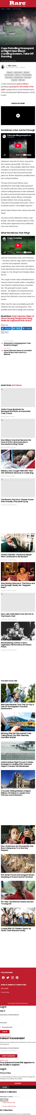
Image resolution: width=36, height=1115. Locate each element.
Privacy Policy (5, 992)
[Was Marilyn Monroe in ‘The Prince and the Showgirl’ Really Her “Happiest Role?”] (18, 571)
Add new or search (6, 1096)
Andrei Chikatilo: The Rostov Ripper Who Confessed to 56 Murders (16, 555)
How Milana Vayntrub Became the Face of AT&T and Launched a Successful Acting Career (16, 442)
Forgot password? (5, 1036)
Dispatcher (9, 72)
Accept (18, 1083)
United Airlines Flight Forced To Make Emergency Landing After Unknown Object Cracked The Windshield (17, 764)
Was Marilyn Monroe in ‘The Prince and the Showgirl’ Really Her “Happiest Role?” (18, 585)
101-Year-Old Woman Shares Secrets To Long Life (17, 903)
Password (3, 1023)
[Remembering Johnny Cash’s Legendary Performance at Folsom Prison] (18, 631)
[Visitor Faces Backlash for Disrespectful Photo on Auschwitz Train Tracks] (18, 397)
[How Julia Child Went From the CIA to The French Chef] (18, 602)
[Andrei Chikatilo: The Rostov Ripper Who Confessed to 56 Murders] (18, 543)
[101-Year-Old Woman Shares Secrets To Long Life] (18, 890)
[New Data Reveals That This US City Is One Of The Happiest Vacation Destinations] (18, 693)
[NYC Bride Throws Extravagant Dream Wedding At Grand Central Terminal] (18, 863)
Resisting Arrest (18, 77)
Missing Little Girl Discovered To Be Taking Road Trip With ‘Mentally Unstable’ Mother (16, 735)
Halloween (26, 72)
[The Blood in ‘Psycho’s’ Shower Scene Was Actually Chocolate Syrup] (18, 487)
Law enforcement (9, 75)
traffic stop (21, 80)
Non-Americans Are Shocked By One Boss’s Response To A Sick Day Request (17, 848)
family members (18, 72)
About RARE (4, 988)
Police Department (26, 75)
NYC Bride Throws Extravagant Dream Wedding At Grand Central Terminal (17, 876)
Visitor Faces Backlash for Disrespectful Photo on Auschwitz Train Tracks (15, 411)
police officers (9, 77)
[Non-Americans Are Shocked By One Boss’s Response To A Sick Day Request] (18, 834)
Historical (17, 385)
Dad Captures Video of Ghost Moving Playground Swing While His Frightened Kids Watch (17, 318)
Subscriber (14, 80)
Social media (27, 77)
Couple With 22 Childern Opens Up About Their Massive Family (16, 929)
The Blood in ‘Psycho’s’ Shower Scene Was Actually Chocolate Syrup (17, 500)
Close (4, 1087)
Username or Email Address (9, 1015)
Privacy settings (6, 996)
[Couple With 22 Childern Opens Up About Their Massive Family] (18, 917)
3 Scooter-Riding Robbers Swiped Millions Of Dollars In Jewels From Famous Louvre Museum (16, 793)
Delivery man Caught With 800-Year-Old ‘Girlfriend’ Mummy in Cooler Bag (17, 472)
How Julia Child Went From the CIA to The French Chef (17, 615)
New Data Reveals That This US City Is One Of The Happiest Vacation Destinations (17, 706)
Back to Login (4, 1060)
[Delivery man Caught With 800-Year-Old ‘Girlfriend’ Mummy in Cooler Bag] (18, 459)
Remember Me (7, 1027)
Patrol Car (17, 75)
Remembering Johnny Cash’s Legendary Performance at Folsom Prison (16, 645)
